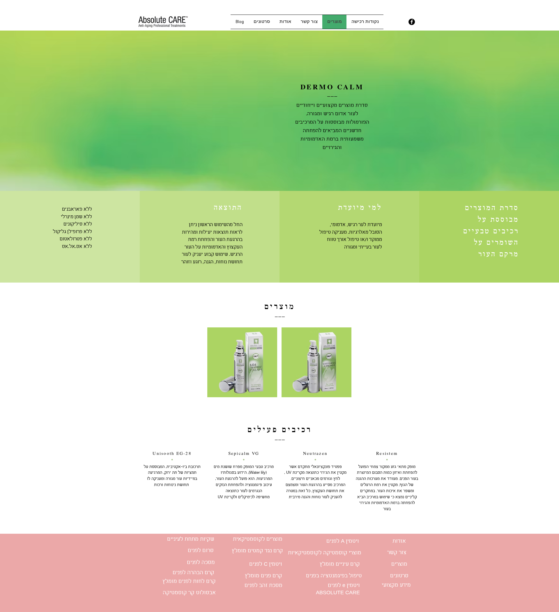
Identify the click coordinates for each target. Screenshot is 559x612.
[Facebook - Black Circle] (411, 22)
